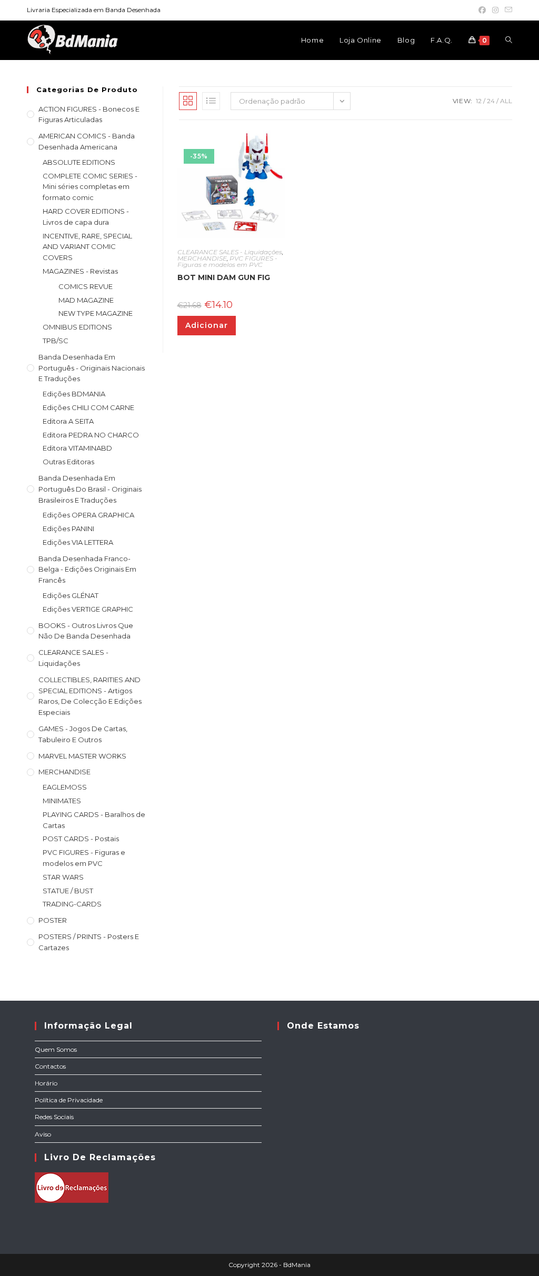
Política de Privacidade (69, 1100)
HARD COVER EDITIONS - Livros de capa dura (86, 216)
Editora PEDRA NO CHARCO (91, 435)
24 (491, 101)
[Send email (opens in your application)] (507, 10)
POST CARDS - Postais (81, 838)
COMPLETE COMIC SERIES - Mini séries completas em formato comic (90, 187)
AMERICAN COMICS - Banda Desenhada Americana (86, 141)
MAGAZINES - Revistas (80, 271)
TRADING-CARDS (72, 904)
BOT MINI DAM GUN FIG (223, 277)
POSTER (52, 920)
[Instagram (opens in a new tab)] (495, 10)
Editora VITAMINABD (77, 448)
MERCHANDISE (64, 771)
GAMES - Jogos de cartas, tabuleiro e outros (82, 734)
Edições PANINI (68, 528)
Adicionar (206, 325)
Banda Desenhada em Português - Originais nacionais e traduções (91, 368)
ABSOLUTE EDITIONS (79, 162)
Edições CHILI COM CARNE (88, 407)
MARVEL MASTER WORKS (82, 756)
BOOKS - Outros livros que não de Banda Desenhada (85, 631)
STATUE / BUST (68, 890)
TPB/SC (55, 340)
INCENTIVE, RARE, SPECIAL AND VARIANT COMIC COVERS (87, 247)
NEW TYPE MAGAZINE (95, 313)
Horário (46, 1083)
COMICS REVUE (85, 286)
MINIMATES (62, 800)
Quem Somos (56, 1049)
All (506, 101)
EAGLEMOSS (65, 787)
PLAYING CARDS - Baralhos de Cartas (94, 820)
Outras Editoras (68, 461)
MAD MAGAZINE (86, 300)
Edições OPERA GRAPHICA (88, 515)
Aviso (43, 1134)
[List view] (211, 101)
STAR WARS (63, 877)
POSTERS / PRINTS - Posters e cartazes (88, 942)
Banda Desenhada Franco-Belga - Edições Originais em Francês (87, 569)
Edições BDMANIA (74, 394)
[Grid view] (188, 101)
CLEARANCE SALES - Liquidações (73, 657)
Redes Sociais (54, 1117)
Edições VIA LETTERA (78, 542)
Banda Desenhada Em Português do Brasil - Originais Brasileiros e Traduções (90, 489)
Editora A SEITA (68, 421)
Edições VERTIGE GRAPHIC (88, 609)
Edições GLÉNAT (70, 595)
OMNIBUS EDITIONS (77, 327)
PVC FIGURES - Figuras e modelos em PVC (84, 858)
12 (479, 101)
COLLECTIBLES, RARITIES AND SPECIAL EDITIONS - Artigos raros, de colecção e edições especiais (90, 695)
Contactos (50, 1066)
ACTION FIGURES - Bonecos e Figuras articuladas (88, 114)
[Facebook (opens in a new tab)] (482, 10)
